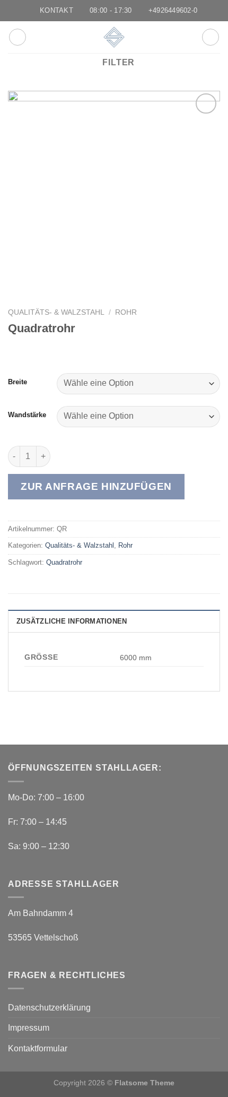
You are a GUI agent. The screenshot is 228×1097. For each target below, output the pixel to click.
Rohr (126, 312)
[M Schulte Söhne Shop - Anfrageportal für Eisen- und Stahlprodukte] (114, 37)
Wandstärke (27, 415)
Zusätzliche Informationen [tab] (71, 621)
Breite (17, 382)
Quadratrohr (64, 562)
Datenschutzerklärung (49, 1007)
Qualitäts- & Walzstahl (56, 312)
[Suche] (210, 37)
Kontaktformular (37, 1048)
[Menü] (17, 37)
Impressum (28, 1027)
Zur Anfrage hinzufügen (96, 486)
